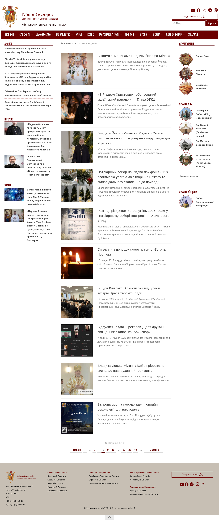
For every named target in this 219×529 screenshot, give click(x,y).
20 (124, 449)
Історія (143, 34)
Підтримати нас (192, 16)
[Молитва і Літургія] (186, 74)
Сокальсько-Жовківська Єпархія (103, 483)
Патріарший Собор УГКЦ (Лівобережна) (204, 114)
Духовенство (43, 34)
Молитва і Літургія (201, 72)
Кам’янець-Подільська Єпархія (144, 494)
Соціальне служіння (202, 87)
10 (113, 449)
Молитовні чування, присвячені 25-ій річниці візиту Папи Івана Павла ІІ (25, 50)
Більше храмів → (189, 176)
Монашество (63, 34)
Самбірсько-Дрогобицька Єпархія (104, 476)
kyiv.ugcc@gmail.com (15, 504)
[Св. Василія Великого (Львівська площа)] (186, 129)
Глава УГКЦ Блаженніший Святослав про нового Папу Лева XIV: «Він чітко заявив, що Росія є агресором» (39, 165)
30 (129, 449)
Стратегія (193, 34)
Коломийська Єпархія (140, 476)
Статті (7, 185)
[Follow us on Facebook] (198, 10)
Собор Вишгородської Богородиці (204, 202)
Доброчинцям (174, 34)
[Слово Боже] (186, 60)
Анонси (8, 44)
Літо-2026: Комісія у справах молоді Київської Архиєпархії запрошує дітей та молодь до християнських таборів (27, 63)
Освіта (156, 34)
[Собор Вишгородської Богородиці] (186, 202)
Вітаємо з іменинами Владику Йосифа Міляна (133, 56)
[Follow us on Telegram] (210, 10)
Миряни (129, 34)
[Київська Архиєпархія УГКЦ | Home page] (32, 17)
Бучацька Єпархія (138, 491)
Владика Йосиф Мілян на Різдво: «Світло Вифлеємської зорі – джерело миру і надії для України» (133, 138)
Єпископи (24, 34)
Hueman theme (43, 522)
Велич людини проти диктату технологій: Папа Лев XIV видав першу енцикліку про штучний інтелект (39, 196)
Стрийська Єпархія (97, 480)
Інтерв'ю (8, 119)
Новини (9, 34)
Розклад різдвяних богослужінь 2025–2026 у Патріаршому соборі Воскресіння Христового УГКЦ (133, 215)
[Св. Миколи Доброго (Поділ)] (186, 145)
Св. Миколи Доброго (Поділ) (205, 143)
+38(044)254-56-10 (14, 501)
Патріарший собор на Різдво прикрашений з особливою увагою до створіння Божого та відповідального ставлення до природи (132, 177)
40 (135, 449)
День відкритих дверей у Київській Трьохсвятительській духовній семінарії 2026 (27, 106)
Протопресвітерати (108, 34)
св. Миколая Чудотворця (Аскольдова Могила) (203, 161)
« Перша (76, 449)
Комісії (91, 34)
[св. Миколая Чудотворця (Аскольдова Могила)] (186, 159)
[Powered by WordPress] (18, 522)
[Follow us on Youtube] (193, 10)
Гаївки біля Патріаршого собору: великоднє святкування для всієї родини (27, 93)
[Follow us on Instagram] (204, 10)
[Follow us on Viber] (216, 10)
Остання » (155, 449)
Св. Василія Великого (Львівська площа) (202, 130)
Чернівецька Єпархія (139, 480)
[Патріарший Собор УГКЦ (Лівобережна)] (186, 114)
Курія (79, 34)
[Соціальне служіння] (186, 88)
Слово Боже (203, 56)
